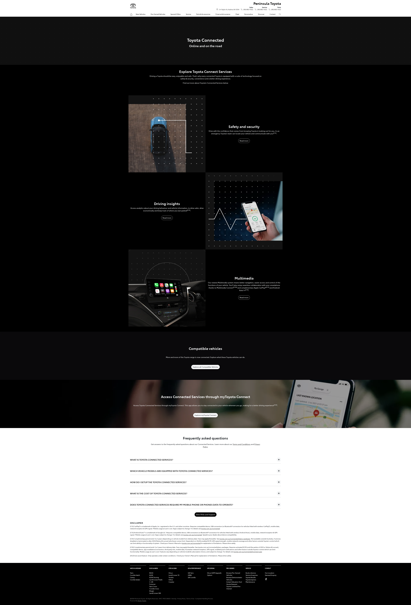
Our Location (269, 573)
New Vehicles (140, 14)
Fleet (237, 14)
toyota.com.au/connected (210, 528)
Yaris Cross (153, 586)
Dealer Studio (142, 601)
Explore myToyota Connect (205, 415)
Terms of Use (190, 598)
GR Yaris (191, 573)
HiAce (171, 580)
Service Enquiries (252, 575)
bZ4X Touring (154, 577)
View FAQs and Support (205, 514)
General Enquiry (270, 575)
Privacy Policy (181, 598)
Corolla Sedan (135, 580)
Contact (272, 14)
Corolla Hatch (135, 575)
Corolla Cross (154, 589)
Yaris (131, 573)
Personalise (248, 14)
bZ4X (151, 575)
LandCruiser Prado (155, 580)
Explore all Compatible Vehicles (205, 367)
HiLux (171, 573)
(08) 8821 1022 (248, 9)
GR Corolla (192, 577)
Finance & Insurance (223, 14)
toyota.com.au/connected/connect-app (248, 552)
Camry (132, 577)
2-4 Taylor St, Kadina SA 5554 (229, 9)
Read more (244, 141)
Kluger (151, 591)
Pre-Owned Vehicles (158, 14)
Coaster (171, 582)
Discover (261, 14)
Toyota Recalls (251, 577)
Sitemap (173, 598)
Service (188, 14)
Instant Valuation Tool (234, 582)
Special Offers (176, 14)
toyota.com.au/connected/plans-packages (235, 539)
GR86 (190, 575)
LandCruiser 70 (174, 575)
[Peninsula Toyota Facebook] (266, 579)
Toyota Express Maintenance (251, 581)
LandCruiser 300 (155, 593)
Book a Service (251, 573)
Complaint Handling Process (204, 598)
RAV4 (151, 573)
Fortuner (152, 584)
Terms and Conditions (241, 444)
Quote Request (231, 584)
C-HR (151, 582)
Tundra (171, 577)
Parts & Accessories (203, 14)
